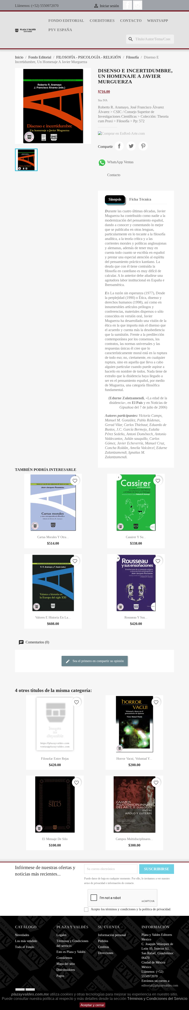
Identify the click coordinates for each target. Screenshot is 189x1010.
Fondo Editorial (66, 21)
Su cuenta (109, 927)
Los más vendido (26, 941)
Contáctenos (64, 958)
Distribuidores (65, 970)
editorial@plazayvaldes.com (160, 985)
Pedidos (103, 941)
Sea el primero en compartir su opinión (98, 661)
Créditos (103, 947)
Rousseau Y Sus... (136, 617)
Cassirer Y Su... (136, 537)
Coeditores (102, 21)
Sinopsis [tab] (115, 199)
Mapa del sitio (65, 964)
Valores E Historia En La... (53, 617)
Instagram (137, 5)
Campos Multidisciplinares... (134, 839)
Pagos (60, 976)
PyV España (60, 30)
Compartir (119, 146)
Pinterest (143, 146)
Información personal (112, 935)
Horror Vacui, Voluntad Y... (134, 758)
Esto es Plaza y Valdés (70, 952)
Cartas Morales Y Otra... (53, 537)
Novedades (22, 935)
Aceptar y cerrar (92, 1005)
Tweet (131, 146)
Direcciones (105, 953)
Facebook (127, 5)
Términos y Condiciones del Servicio (157, 999)
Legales (61, 935)
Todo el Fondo (24, 947)
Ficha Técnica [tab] (140, 199)
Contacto (131, 21)
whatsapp (157, 21)
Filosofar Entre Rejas (55, 758)
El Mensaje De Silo (55, 839)
